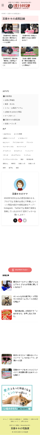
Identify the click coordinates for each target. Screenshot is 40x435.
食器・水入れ (10, 104)
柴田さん (5, 163)
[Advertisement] (20, 338)
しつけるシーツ (22, 138)
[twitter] (15, 220)
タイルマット (18, 151)
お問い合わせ (24, 421)
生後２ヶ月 (31, 163)
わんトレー (6, 142)
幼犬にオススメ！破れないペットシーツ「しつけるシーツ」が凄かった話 (25, 357)
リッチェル (27, 155)
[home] (25, 220)
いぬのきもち (7, 134)
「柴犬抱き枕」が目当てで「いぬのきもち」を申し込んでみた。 (25, 313)
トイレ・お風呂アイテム (14, 108)
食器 (17, 168)
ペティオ (5, 155)
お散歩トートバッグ (9, 138)
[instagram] (20, 220)
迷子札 (11, 168)
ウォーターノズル (8, 146)
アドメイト (30, 142)
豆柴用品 (8, 96)
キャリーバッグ (21, 146)
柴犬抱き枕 (30, 159)
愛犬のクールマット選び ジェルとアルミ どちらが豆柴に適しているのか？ (25, 284)
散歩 (22, 159)
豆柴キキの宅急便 (20, 428)
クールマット (7, 151)
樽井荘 (13, 163)
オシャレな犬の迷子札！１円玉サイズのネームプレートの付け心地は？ (25, 299)
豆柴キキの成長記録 (12, 120)
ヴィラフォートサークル (10, 159)
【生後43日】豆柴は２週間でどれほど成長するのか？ (29, 38)
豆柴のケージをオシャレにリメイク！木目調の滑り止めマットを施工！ (25, 372)
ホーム (5, 419)
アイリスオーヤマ (18, 142)
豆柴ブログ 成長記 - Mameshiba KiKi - (20, 425)
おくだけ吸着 (18, 134)
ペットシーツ (29, 151)
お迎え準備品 (10, 100)
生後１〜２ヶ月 (10, 124)
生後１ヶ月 (22, 163)
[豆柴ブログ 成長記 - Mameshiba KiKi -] (20, 7)
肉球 (4, 168)
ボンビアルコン (16, 155)
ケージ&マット (10, 116)
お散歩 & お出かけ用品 (13, 112)
